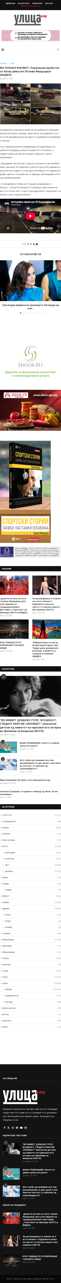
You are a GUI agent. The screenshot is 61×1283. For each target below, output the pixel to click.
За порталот (24, 3)
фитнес (31, 1011)
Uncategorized (31, 818)
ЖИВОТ (31, 892)
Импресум (10, 3)
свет (33, 861)
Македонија (31, 936)
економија (33, 849)
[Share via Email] (37, 244)
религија (31, 961)
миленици (31, 942)
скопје (31, 967)
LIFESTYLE (31, 812)
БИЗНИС (31, 830)
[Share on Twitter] (31, 244)
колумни (31, 930)
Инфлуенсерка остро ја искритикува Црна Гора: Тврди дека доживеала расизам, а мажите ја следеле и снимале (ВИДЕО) (45, 646)
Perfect (51, 1275)
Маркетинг (37, 3)
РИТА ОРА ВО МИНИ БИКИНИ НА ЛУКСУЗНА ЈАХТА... (30, 305)
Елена (33, 911)
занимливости (33, 992)
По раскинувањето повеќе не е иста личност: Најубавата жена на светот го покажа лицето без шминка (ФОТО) (46, 601)
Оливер (33, 924)
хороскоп (31, 1017)
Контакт (49, 3)
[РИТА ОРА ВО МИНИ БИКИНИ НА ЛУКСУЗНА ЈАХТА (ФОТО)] (30, 280)
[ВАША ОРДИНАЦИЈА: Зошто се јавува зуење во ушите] (8, 744)
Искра (33, 917)
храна (31, 1023)
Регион (31, 955)
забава (31, 899)
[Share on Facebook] (28, 244)
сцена (31, 980)
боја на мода (31, 836)
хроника (33, 868)
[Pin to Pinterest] (34, 244)
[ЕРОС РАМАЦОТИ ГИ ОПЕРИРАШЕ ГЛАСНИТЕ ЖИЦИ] (14, 626)
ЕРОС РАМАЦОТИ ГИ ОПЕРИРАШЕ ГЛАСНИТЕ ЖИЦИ (12, 642)
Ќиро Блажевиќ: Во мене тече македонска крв (25, 776)
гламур (31, 880)
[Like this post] (25, 244)
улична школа (31, 1004)
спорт (31, 973)
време (31, 874)
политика (33, 855)
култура (33, 998)
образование (31, 949)
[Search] (58, 50)
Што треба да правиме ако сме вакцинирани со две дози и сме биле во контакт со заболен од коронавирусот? (40, 761)
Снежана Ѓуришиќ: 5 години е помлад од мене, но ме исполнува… (29, 789)
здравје (31, 905)
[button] (2, 285)
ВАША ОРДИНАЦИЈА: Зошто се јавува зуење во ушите (39, 741)
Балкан (31, 824)
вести (31, 843)
